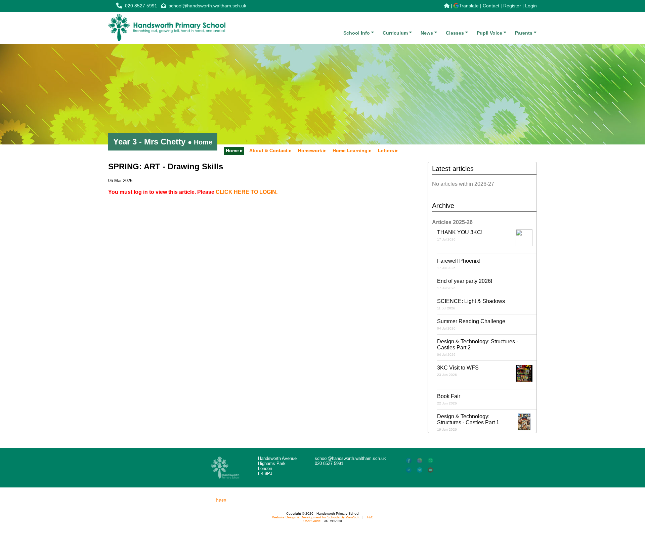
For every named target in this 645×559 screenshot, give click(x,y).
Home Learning (350, 150)
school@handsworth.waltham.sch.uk (207, 5)
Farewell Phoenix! (458, 264)
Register (512, 5)
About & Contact (268, 150)
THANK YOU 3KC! (459, 235)
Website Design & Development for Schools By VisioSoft (315, 517)
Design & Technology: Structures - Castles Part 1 (468, 422)
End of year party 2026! (464, 284)
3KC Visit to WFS (458, 371)
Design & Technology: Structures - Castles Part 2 (477, 347)
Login (531, 5)
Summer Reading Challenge (471, 324)
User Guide (312, 521)
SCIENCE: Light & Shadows (471, 304)
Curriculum (396, 33)
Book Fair (448, 399)
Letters (386, 150)
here (221, 500)
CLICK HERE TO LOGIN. (246, 192)
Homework (310, 150)
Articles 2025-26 (452, 222)
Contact (491, 5)
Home (232, 150)
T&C (370, 517)
